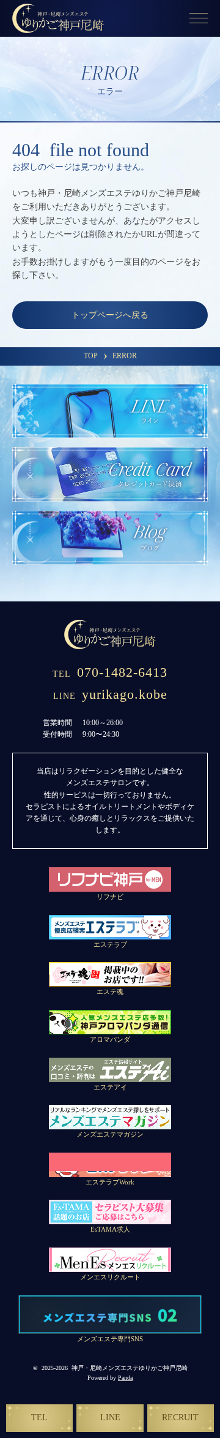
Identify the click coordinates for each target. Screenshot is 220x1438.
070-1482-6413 (110, 672)
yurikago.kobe (110, 694)
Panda (125, 1377)
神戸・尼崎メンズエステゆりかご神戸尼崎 (130, 1368)
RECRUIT (180, 1417)
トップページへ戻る (110, 315)
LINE (110, 1417)
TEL (39, 1417)
